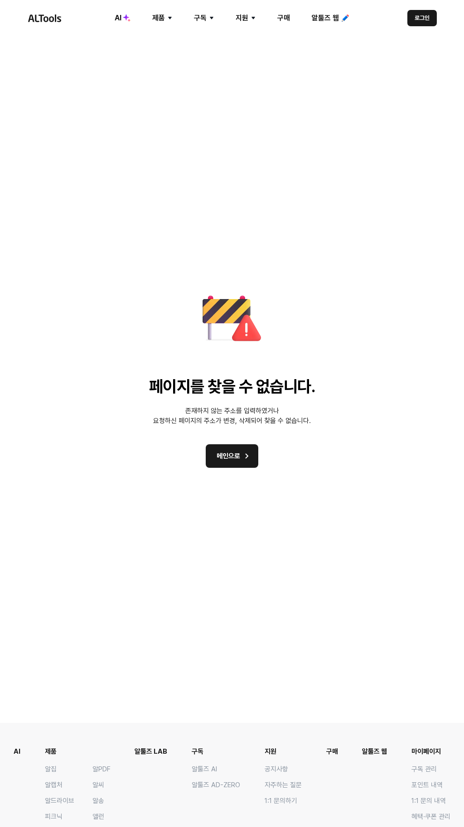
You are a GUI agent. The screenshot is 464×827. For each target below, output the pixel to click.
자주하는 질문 (283, 785)
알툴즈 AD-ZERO (216, 785)
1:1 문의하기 (281, 801)
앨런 (98, 817)
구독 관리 (424, 769)
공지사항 (276, 769)
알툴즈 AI (204, 769)
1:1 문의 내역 (428, 801)
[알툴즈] (44, 18)
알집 (51, 769)
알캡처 (54, 785)
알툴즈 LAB (151, 751)
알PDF (101, 769)
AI (118, 18)
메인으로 (228, 456)
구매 (283, 18)
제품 (158, 18)
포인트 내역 (427, 785)
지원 (242, 18)
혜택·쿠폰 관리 (430, 817)
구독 (200, 18)
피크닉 (54, 817)
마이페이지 (426, 751)
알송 (98, 801)
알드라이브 (59, 801)
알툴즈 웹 (325, 18)
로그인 (422, 17)
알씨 (98, 785)
